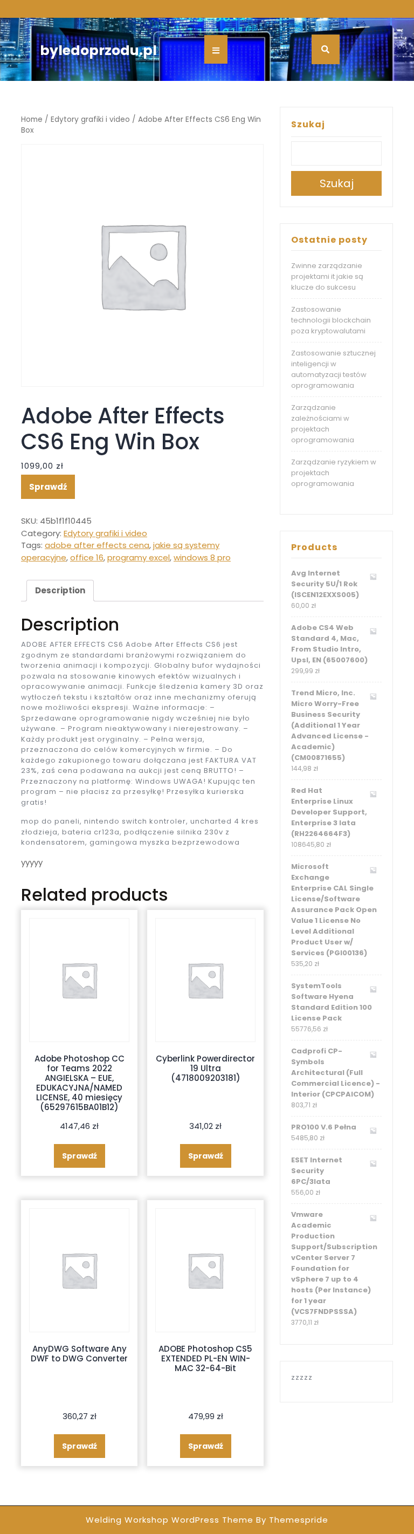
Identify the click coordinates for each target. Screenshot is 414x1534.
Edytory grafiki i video (90, 119)
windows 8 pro (202, 557)
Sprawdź (48, 486)
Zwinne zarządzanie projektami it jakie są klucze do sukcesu (327, 276)
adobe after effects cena (97, 545)
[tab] (60, 590)
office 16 (87, 557)
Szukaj (308, 124)
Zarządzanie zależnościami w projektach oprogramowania (322, 423)
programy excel (138, 557)
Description (60, 590)
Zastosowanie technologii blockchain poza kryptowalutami (331, 320)
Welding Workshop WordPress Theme (169, 1519)
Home (32, 119)
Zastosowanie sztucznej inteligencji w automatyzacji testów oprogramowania (333, 369)
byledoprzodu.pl (98, 50)
